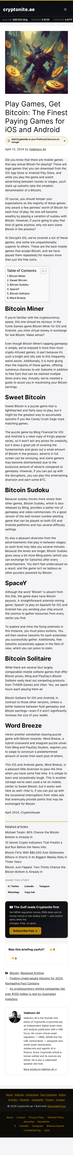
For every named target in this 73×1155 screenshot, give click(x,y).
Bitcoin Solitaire (20, 293)
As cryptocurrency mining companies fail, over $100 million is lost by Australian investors (35, 994)
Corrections (32, 1094)
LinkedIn (29, 886)
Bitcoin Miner (17, 276)
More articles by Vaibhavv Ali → (40, 1069)
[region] (36, 1126)
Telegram (44, 886)
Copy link (30, 892)
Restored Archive (32, 973)
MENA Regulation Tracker (41, 919)
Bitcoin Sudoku (19, 284)
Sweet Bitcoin (18, 280)
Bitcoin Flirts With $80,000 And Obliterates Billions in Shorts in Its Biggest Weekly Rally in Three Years (36, 857)
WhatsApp (13, 892)
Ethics (62, 1094)
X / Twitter (13, 886)
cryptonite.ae (19, 9)
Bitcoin (14, 973)
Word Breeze (18, 298)
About (9, 1094)
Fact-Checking (48, 1094)
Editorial (19, 1094)
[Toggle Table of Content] (42, 271)
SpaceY (14, 289)
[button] (57, 9)
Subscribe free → (25, 930)
